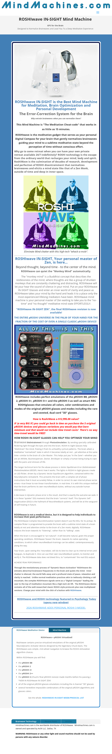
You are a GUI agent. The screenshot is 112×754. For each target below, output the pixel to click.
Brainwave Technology (26, 721)
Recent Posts (51, 721)
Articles (68, 721)
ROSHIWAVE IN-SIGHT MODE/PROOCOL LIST (63, 697)
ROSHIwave (75, 590)
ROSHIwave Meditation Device (31, 630)
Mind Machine (59, 630)
